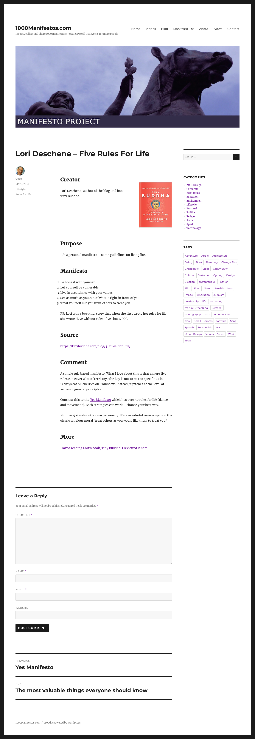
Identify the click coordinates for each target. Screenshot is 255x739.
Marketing (216, 301)
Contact (233, 29)
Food (197, 288)
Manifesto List (183, 29)
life (204, 301)
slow (187, 320)
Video (220, 333)
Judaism (219, 294)
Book (199, 262)
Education (192, 196)
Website (21, 607)
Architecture (220, 255)
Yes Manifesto (100, 399)
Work (231, 333)
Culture (189, 275)
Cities (206, 268)
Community (220, 268)
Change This (229, 262)
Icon (230, 288)
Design (230, 275)
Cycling (218, 275)
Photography (193, 314)
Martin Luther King (196, 307)
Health (219, 288)
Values (210, 333)
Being (188, 262)
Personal (191, 208)
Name (20, 571)
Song (233, 320)
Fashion (223, 281)
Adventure (191, 255)
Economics (193, 192)
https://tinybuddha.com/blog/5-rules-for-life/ (95, 346)
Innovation (203, 294)
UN (218, 327)
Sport (189, 224)
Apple (205, 255)
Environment (194, 200)
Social (190, 220)
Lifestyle (20, 189)
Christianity (192, 268)
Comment (23, 515)
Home (136, 29)
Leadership (192, 301)
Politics (190, 212)
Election (190, 281)
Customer (204, 275)
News (218, 29)
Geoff (18, 178)
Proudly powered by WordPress (62, 722)
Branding (212, 262)
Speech (189, 327)
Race (207, 314)
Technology (193, 228)
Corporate (192, 189)
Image (189, 294)
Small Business (203, 320)
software (221, 320)
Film (187, 288)
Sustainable (205, 327)
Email (21, 589)
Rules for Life (23, 194)
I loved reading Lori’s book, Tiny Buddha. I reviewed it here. (104, 448)
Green (208, 288)
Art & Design (194, 185)
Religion (191, 216)
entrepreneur (207, 281)
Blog (164, 29)
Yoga (188, 340)
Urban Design (193, 333)
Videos (151, 29)
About (204, 29)
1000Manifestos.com (43, 28)
